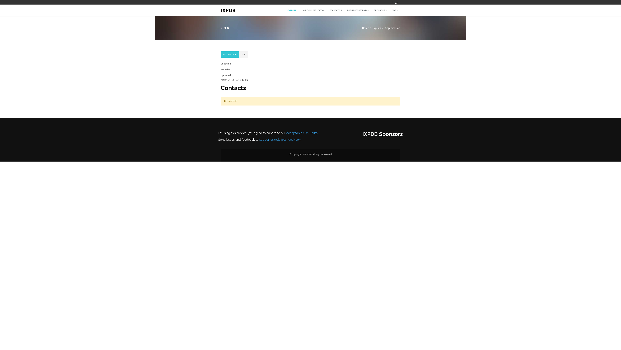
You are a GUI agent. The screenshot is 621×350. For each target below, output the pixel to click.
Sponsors (380, 10)
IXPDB (228, 10)
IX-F (394, 10)
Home (365, 27)
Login (395, 2)
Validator (336, 10)
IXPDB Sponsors (382, 134)
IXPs (243, 54)
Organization (392, 27)
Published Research (358, 10)
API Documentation (314, 10)
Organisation (230, 54)
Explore (292, 10)
